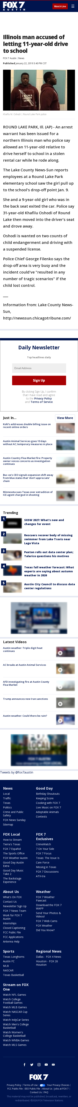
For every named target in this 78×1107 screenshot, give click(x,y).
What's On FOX (12, 897)
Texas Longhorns (13, 956)
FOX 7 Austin (9, 58)
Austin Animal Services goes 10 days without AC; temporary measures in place (27, 442)
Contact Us (10, 901)
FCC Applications (13, 937)
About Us (11, 891)
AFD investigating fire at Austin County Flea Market (26, 683)
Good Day (44, 788)
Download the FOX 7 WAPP (49, 906)
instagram (39, 1065)
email (53, 1065)
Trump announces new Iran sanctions (25, 699)
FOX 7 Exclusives (44, 836)
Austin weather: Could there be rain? (25, 715)
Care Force (42, 862)
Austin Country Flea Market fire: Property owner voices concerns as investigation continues (27, 461)
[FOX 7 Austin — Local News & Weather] (14, 6)
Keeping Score (45, 798)
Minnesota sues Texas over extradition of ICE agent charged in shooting (28, 493)
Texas (6, 803)
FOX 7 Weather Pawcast (45, 898)
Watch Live (60, 6)
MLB (6, 966)
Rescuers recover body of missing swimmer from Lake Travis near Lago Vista (48, 539)
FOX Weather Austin (15, 858)
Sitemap (8, 824)
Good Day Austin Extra (13, 864)
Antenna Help (11, 941)
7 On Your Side (45, 849)
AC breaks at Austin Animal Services (24, 665)
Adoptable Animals (47, 812)
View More (65, 418)
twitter (32, 1065)
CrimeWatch (43, 844)
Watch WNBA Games (16, 1040)
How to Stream (12, 839)
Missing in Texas (46, 867)
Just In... (9, 417)
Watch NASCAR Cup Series (15, 1013)
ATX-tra (40, 876)
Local (6, 793)
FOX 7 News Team (14, 910)
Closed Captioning (14, 928)
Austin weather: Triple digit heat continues (22, 649)
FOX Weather (44, 925)
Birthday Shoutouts (48, 793)
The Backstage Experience (12, 880)
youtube (46, 1065)
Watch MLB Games (15, 1007)
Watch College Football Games (13, 1000)
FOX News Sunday (14, 820)
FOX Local (11, 834)
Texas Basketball (13, 975)
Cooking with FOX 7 (48, 803)
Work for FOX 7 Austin (12, 916)
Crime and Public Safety (13, 813)
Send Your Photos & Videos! (48, 914)
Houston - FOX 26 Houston (47, 962)
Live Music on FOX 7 (48, 807)
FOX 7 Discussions (47, 871)
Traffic (7, 798)
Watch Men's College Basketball (16, 1026)
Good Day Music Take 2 (13, 872)
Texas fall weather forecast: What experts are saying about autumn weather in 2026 (49, 571)
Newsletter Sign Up (15, 906)
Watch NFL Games (14, 994)
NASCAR (8, 970)
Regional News (48, 951)
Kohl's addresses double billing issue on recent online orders (27, 425)
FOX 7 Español (12, 849)
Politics (7, 807)
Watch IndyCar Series (16, 1020)
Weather (43, 891)
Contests (41, 816)
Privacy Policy (43, 398)
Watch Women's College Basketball (14, 1033)
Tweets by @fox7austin (16, 772)
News (21, 58)
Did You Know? (45, 930)
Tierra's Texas (11, 844)
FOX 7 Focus (43, 853)
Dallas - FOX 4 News (48, 956)
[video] (65, 652)
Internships (9, 923)
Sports (8, 951)
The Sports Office (14, 853)
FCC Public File (12, 932)
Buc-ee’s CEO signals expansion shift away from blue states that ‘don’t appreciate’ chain (28, 477)
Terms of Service (41, 402)
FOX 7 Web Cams (46, 921)
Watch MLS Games (15, 1045)
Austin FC (9, 961)
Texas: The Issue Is (47, 858)
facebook (25, 1065)
